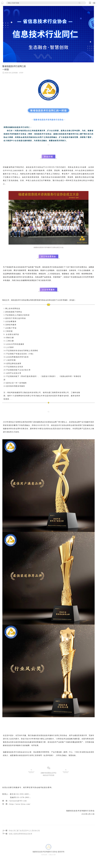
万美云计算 (52, 854)
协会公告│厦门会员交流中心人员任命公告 (24, 830)
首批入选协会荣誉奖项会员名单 (20, 834)
